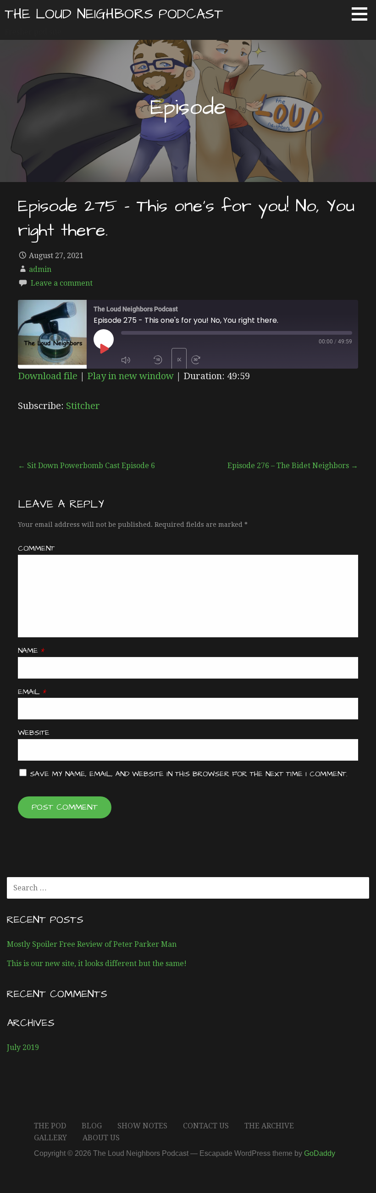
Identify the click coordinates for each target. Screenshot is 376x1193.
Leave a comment (62, 283)
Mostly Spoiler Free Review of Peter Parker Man (92, 944)
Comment (36, 548)
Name (31, 651)
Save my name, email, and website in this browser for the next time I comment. (188, 774)
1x (179, 360)
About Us (101, 1137)
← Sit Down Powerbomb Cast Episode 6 (86, 465)
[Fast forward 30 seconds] (205, 360)
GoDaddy (319, 1153)
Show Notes (142, 1125)
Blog (92, 1125)
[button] (362, 14)
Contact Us (206, 1125)
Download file (47, 375)
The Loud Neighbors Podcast (114, 14)
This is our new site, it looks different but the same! (97, 963)
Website (34, 733)
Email (32, 692)
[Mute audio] (135, 360)
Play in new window (130, 375)
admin (40, 269)
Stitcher (83, 405)
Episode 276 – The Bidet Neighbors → (292, 465)
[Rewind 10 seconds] (160, 360)
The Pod (50, 1125)
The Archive (269, 1125)
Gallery (50, 1137)
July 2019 (23, 1047)
